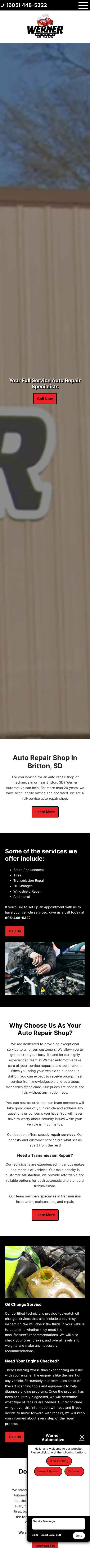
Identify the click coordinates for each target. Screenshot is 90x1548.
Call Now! (74, 1471)
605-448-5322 (18, 918)
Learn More (45, 812)
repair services (63, 1134)
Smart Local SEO (51, 1534)
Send (79, 1535)
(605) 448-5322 (26, 5)
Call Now (45, 398)
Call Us (15, 931)
